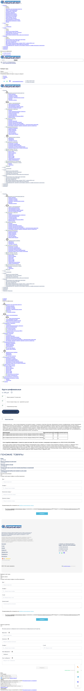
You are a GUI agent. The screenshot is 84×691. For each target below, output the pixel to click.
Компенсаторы (11, 117)
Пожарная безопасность (11, 13)
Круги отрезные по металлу (8, 461)
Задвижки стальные (12, 95)
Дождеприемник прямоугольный (15, 106)
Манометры (11, 138)
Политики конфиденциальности (45, 508)
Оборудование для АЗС (11, 17)
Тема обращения (6, 651)
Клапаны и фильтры (10, 12)
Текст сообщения (6, 658)
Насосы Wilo (11, 151)
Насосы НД (11, 155)
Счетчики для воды (12, 140)
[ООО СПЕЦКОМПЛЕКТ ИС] (10, 3)
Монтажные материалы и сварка (13, 20)
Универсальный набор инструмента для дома (13, 470)
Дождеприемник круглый (14, 105)
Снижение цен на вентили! (12, 33)
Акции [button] (4, 169)
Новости (5, 36)
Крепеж (10, 163)
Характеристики (9, 419)
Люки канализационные (13, 104)
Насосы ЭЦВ (11, 156)
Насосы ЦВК (11, 157)
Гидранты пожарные (13, 128)
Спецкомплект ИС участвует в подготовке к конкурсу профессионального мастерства (25, 45)
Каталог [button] (5, 90)
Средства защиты (12, 132)
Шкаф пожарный (12, 129)
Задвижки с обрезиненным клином (16, 97)
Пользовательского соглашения (30, 680)
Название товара (6, 498)
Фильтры (10, 119)
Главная (5, 298)
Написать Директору (8, 290)
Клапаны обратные (12, 121)
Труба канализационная (13, 112)
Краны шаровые (12, 94)
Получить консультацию (10, 411)
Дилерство (5, 46)
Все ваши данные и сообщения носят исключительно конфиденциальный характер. (21, 628)
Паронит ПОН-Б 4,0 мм (7, 464)
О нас (4, 23)
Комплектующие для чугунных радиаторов (18, 147)
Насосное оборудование (11, 18)
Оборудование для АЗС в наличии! (14, 32)
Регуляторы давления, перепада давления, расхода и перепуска (22, 125)
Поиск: (2, 71)
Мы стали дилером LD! (11, 41)
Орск (4, 78)
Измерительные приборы (11, 14)
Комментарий (5, 601)
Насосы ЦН (11, 154)
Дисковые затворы (12, 100)
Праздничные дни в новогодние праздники (15, 39)
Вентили (10, 98)
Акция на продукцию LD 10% (12, 40)
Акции (4, 27)
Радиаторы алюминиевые (14, 144)
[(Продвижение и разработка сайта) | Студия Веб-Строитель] (66, 566)
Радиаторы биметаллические (14, 145)
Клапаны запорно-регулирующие (15, 123)
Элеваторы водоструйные (14, 158)
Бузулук (5, 76)
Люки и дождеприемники (11, 10)
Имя (3, 479)
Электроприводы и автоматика (13, 19)
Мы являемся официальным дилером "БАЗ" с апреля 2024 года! (20, 43)
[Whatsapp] (78, 672)
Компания (4, 638)
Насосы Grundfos (12, 152)
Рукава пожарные (12, 130)
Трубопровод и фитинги (11, 11)
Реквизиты (5, 47)
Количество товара (6, 491)
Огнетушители (11, 131)
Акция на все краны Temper (12, 31)
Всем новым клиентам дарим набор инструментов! (17, 34)
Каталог (5, 5)
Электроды (10, 164)
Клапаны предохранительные (15, 122)
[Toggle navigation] (1, 88)
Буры (2, 458)
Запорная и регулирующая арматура (14, 9)
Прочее (7, 21)
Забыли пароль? (13, 678)
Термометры (11, 139)
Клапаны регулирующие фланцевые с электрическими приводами (23, 124)
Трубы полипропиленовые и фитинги (16, 111)
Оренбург (5, 77)
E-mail (3, 594)
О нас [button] (4, 167)
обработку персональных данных (26, 505)
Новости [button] (5, 175)
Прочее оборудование (13, 134)
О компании (8, 26)
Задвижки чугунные (13, 96)
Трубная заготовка (12, 113)
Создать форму (67, 670)
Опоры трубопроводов (13, 159)
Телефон (4, 485)
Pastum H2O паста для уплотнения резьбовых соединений (17, 467)
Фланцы (10, 110)
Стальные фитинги (12, 115)
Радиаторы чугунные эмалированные (16, 146)
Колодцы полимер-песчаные (14, 107)
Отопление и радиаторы (11, 16)
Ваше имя (4, 632)
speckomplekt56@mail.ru (18, 81)
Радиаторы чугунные (13, 143)
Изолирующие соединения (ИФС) (16, 116)
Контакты (5, 48)
